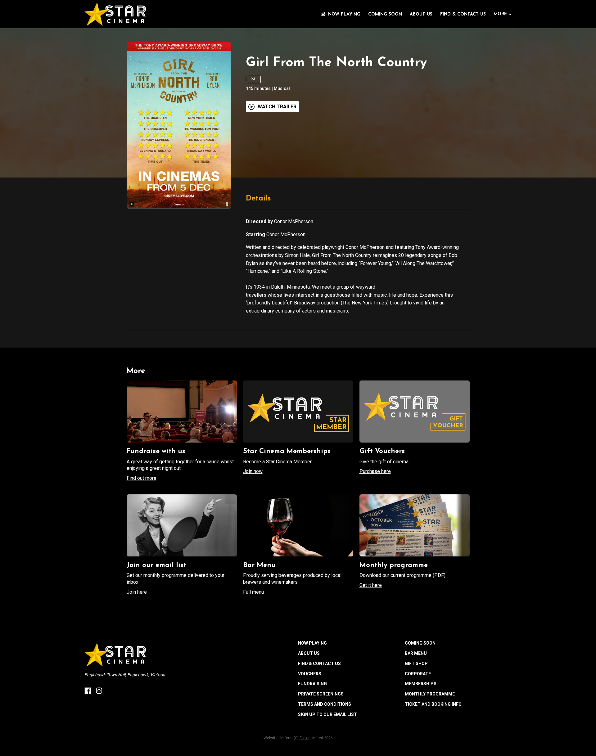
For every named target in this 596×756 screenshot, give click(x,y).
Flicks (304, 738)
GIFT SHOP (416, 663)
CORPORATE (418, 673)
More (500, 14)
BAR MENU (416, 653)
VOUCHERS (309, 673)
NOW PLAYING (344, 14)
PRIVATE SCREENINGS (321, 693)
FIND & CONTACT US (463, 14)
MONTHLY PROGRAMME (430, 693)
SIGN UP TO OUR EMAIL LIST (327, 714)
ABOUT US (421, 14)
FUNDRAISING (312, 683)
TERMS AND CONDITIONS (324, 704)
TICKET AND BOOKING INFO (433, 704)
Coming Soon (385, 14)
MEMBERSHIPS (420, 683)
